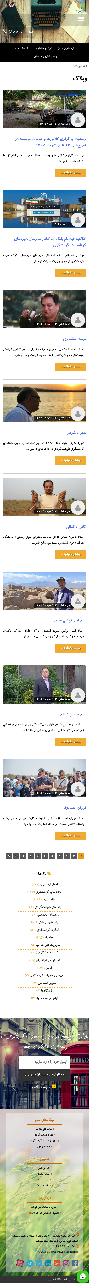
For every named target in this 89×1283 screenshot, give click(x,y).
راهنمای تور (43, 1146)
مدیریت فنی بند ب (44, 945)
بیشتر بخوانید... (71, 173)
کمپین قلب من (44, 983)
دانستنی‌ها (44, 900)
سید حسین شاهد (73, 715)
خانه (85, 66)
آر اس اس (43, 1168)
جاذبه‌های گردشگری (44, 892)
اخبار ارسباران (45, 885)
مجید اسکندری (74, 339)
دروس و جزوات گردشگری (44, 976)
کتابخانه (22, 49)
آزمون (44, 968)
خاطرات (44, 938)
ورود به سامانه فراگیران (43, 1207)
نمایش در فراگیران (44, 961)
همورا (51, 1279)
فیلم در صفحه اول (44, 998)
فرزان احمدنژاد (74, 808)
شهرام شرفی (76, 433)
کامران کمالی (76, 527)
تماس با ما (43, 1180)
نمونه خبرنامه (42, 1087)
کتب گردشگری (44, 953)
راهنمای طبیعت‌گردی (44, 907)
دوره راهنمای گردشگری (43, 1141)
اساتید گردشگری (44, 930)
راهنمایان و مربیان (44, 57)
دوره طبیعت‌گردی (43, 1135)
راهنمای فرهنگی (44, 922)
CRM (58, 1279)
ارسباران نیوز (65, 49)
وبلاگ (77, 66)
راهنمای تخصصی (45, 915)
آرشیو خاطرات (42, 49)
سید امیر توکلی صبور (70, 621)
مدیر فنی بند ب (43, 1129)
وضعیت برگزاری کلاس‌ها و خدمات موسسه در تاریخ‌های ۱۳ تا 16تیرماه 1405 (50, 142)
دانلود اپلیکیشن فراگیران (45, 1213)
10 (16, 856)
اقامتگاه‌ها (44, 991)
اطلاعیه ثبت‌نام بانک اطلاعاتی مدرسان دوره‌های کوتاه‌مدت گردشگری (50, 242)
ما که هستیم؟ (43, 1185)
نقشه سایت (43, 1174)
